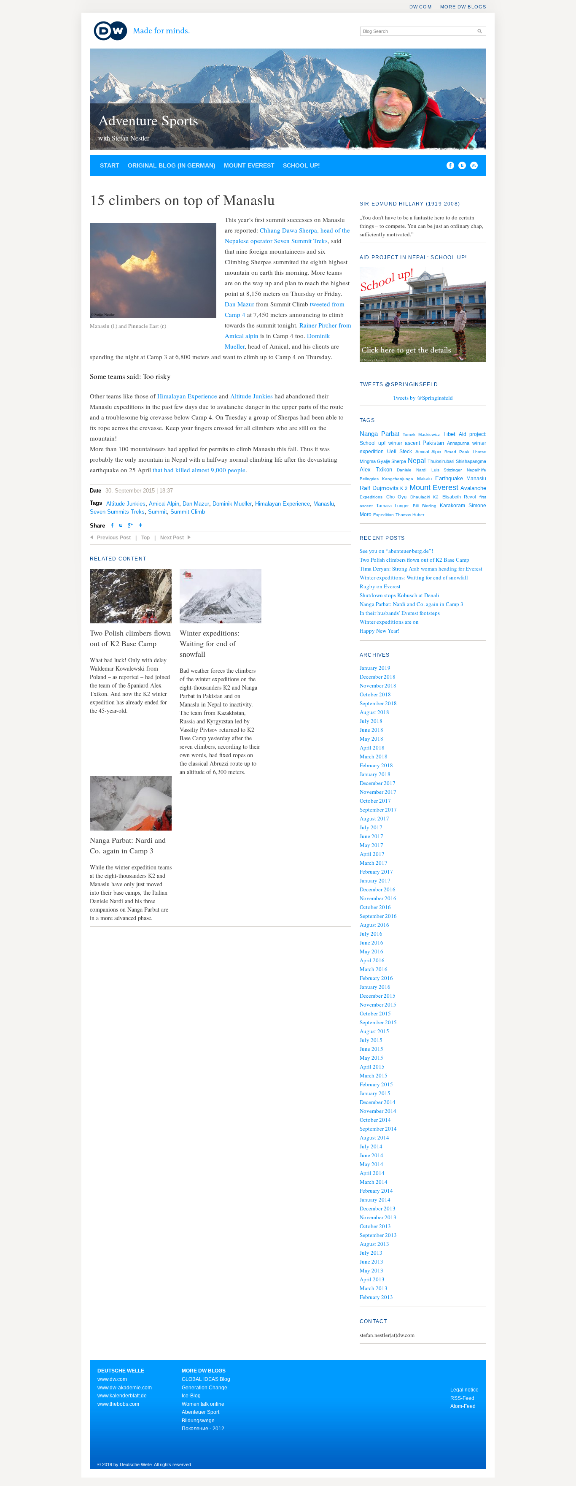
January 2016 (375, 987)
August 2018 (374, 712)
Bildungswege (198, 1421)
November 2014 (378, 1111)
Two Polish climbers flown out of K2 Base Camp (414, 559)
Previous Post (114, 538)
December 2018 (378, 676)
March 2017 (374, 862)
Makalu (424, 478)
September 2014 (378, 1128)
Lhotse (479, 451)
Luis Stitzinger (446, 470)
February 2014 (376, 1190)
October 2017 (375, 800)
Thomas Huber (410, 514)
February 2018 (376, 765)
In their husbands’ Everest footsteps (400, 613)
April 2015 (372, 1066)
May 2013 (371, 1270)
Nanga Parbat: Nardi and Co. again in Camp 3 (411, 604)
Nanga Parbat (379, 433)
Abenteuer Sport (200, 1412)
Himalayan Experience (187, 396)
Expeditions (371, 497)
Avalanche (473, 488)
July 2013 (371, 1252)
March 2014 (374, 1182)
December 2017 (378, 783)
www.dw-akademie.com (124, 1388)
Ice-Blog (191, 1396)
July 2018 (371, 721)
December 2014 (378, 1102)
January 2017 (375, 880)
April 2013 (372, 1279)
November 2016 (378, 898)
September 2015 (378, 1022)
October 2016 (375, 907)
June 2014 (371, 1155)
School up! (301, 165)
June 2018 (371, 730)
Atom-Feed (463, 1406)
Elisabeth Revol (459, 496)
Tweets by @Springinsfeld (423, 397)
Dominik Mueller (232, 504)
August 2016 (374, 924)
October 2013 (375, 1226)
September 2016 (378, 916)
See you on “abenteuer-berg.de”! (396, 551)
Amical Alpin (164, 504)
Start (109, 165)
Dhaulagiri (420, 497)
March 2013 (374, 1288)
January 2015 (375, 1093)
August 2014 (374, 1137)
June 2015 (371, 1049)
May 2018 (371, 738)
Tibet (449, 434)
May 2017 (371, 845)
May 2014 (371, 1164)
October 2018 (375, 694)
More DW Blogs (463, 6)
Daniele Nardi (411, 470)
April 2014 (372, 1173)
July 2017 (371, 827)
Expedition (383, 514)
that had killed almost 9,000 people (199, 470)
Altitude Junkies (251, 396)
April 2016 (372, 960)
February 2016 (376, 978)
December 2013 (378, 1208)
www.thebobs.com (118, 1404)
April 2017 (372, 854)
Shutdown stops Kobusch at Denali (399, 595)
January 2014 (375, 1199)
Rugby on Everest (380, 586)
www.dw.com (112, 1379)
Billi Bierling (424, 505)
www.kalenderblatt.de (122, 1396)
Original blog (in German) (171, 165)
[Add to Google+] (130, 526)
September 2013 (378, 1235)
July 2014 (371, 1146)
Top (145, 538)
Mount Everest (249, 165)
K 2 (403, 488)
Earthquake (449, 478)
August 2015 (374, 1031)
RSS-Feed (462, 1398)
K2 (436, 497)
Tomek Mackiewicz (421, 434)
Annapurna (458, 443)
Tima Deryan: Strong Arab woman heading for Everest (421, 568)
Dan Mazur (239, 304)
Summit (157, 512)
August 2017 (374, 818)
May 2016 (371, 951)
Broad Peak (456, 451)
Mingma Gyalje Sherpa (383, 461)
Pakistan (433, 443)
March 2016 (374, 969)
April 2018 (372, 747)
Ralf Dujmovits (379, 488)
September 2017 (378, 809)
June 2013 (371, 1261)
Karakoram (452, 506)
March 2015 (374, 1075)
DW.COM (420, 6)
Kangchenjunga (397, 478)
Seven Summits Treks (117, 512)
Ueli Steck (399, 452)
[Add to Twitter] (120, 526)
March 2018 (374, 756)
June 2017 (371, 836)
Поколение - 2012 (203, 1429)
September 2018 (378, 703)
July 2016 (371, 933)
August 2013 (374, 1244)
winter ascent (404, 443)
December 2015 (378, 995)
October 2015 (375, 1013)
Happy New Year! (379, 630)
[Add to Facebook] (448, 167)
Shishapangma (471, 461)
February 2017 (376, 871)
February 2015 (376, 1084)
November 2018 (378, 685)
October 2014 (375, 1119)
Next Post (172, 538)
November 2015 (378, 1004)
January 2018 (375, 774)
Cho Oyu (396, 496)
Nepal (417, 460)
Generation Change (204, 1388)
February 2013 (376, 1297)
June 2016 (371, 942)
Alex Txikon (376, 469)
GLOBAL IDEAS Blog (206, 1379)
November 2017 (378, 792)
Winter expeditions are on (389, 621)
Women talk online (203, 1404)
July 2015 (371, 1040)
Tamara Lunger (392, 505)
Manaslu (323, 504)
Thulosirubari (441, 461)
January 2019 (375, 667)
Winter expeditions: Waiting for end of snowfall (414, 577)
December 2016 (378, 889)
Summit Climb (187, 512)
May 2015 (371, 1057)
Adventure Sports (148, 120)
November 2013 (378, 1217)
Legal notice (464, 1390)
